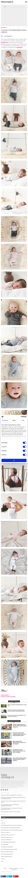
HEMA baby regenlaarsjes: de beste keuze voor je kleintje (19, 759)
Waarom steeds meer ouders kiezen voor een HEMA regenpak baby (19, 734)
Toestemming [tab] (5, 420)
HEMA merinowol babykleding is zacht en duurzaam (19, 743)
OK (14, 460)
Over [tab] (23, 420)
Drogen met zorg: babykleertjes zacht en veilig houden (19, 751)
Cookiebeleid (14, 869)
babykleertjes (4, 42)
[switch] (25, 447)
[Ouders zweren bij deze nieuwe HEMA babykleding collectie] (6, 730)
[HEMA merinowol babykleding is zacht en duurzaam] (6, 746)
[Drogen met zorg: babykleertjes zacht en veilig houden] (6, 755)
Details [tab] (14, 420)
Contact (5, 868)
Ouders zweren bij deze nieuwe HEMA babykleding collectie (20, 726)
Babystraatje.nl (8, 36)
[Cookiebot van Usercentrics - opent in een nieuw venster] (21, 417)
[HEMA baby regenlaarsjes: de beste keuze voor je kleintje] (6, 763)
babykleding (4, 27)
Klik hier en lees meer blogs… (8, 696)
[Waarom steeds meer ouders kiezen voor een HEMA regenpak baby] (6, 738)
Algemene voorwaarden (13, 868)
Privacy (21, 868)
